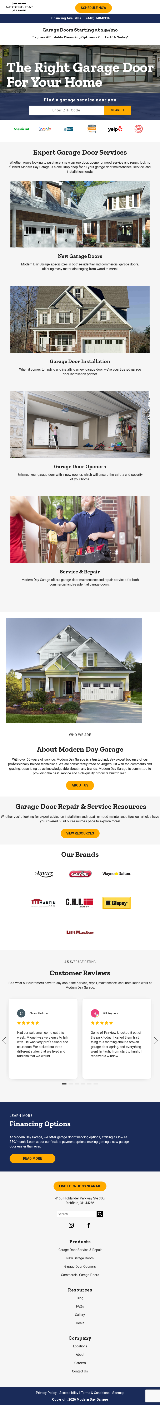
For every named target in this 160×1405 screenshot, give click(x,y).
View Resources (80, 833)
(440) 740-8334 (98, 18)
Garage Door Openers (80, 1267)
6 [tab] (96, 1085)
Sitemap (118, 1393)
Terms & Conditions (95, 1393)
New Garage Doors (80, 1258)
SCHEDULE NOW (93, 8)
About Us (80, 785)
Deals (80, 1323)
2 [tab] (71, 1085)
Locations (80, 1346)
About (80, 1355)
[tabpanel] (43, 1038)
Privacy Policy (46, 1393)
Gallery (80, 1315)
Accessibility (68, 1393)
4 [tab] (83, 1085)
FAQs (80, 1306)
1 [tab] (64, 1085)
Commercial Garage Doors (80, 1275)
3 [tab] (77, 1085)
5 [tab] (89, 1085)
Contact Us (80, 1371)
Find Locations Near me (80, 1186)
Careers (80, 1363)
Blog (80, 1298)
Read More (32, 1158)
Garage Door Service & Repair (80, 1250)
